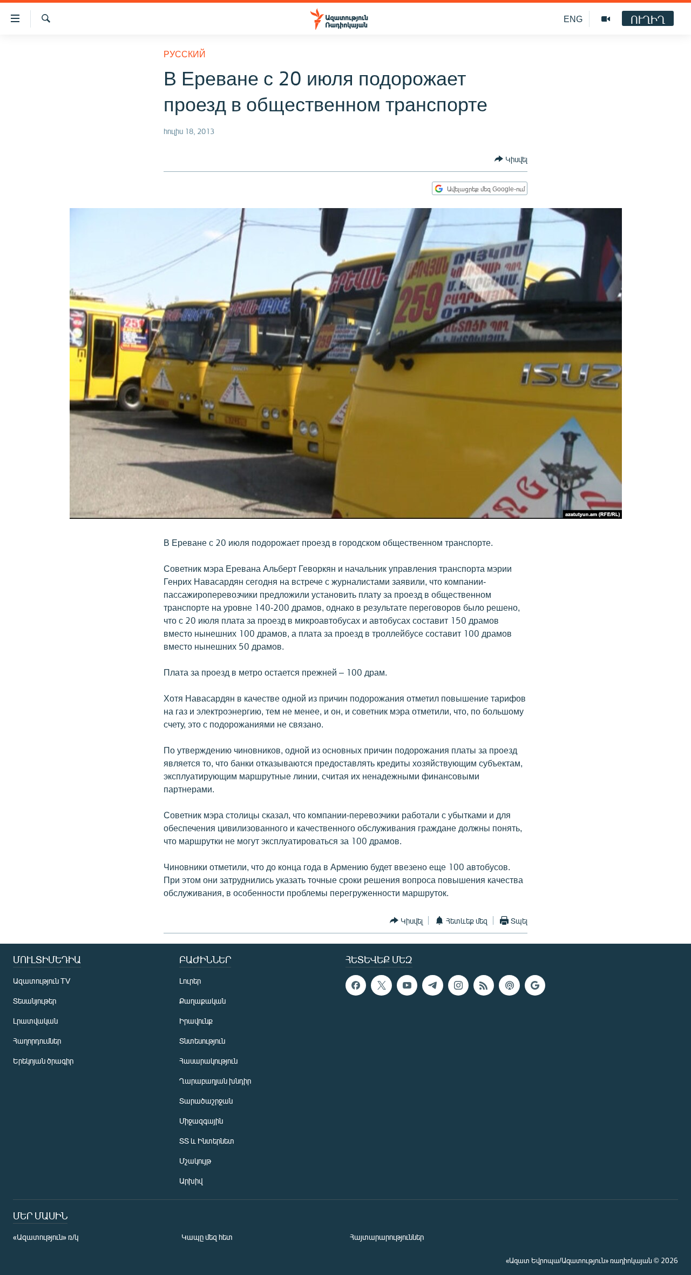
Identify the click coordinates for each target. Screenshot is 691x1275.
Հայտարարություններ (387, 1236)
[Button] (510, 158)
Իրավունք (196, 1020)
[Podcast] (509, 985)
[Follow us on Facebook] (356, 985)
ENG (573, 19)
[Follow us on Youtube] (407, 985)
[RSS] (483, 985)
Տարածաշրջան (206, 1100)
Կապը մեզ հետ (207, 1236)
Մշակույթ (195, 1160)
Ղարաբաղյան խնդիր (215, 1080)
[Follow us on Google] (535, 985)
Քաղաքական (202, 1000)
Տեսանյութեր (34, 1000)
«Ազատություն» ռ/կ (45, 1236)
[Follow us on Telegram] (432, 985)
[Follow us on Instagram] (458, 985)
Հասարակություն (208, 1060)
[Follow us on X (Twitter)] (381, 985)
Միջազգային (201, 1120)
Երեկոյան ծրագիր (43, 1060)
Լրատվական (35, 1020)
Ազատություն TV (41, 980)
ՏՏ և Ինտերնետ (206, 1140)
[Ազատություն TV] (606, 19)
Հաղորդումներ (37, 1040)
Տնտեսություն (202, 1040)
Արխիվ (190, 1180)
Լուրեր (190, 980)
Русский (185, 54)
